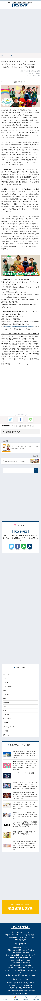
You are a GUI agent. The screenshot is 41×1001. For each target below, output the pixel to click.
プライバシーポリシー (14, 935)
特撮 (4, 690)
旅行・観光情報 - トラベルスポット (21, 965)
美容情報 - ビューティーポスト (21, 957)
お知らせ (6, 735)
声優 (4, 698)
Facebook (17, 549)
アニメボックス (23, 994)
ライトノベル (7, 686)
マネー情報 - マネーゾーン (21, 962)
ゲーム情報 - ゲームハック (21, 952)
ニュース (6, 674)
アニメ (5, 678)
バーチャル (7, 702)
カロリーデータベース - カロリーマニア (21, 983)
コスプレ (6, 706)
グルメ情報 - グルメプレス (21, 947)
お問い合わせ (12, 937)
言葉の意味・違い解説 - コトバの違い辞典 (21, 990)
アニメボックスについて (21, 932)
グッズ (5, 710)
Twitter (11, 549)
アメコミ (6, 694)
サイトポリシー (31, 935)
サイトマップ (21, 940)
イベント (14, 426)
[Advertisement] (20, 31)
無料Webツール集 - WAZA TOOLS (21, 988)
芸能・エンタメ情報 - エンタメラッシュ (21, 950)
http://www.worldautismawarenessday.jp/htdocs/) (19, 326)
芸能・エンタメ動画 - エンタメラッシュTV (21, 975)
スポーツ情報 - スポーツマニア (21, 960)
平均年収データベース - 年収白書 (21, 985)
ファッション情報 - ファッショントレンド (21, 955)
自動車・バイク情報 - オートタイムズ (21, 968)
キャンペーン (7, 718)
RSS (30, 549)
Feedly (23, 549)
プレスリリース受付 (28, 937)
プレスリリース (29, 426)
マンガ (5, 682)
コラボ (20, 426)
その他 (5, 731)
